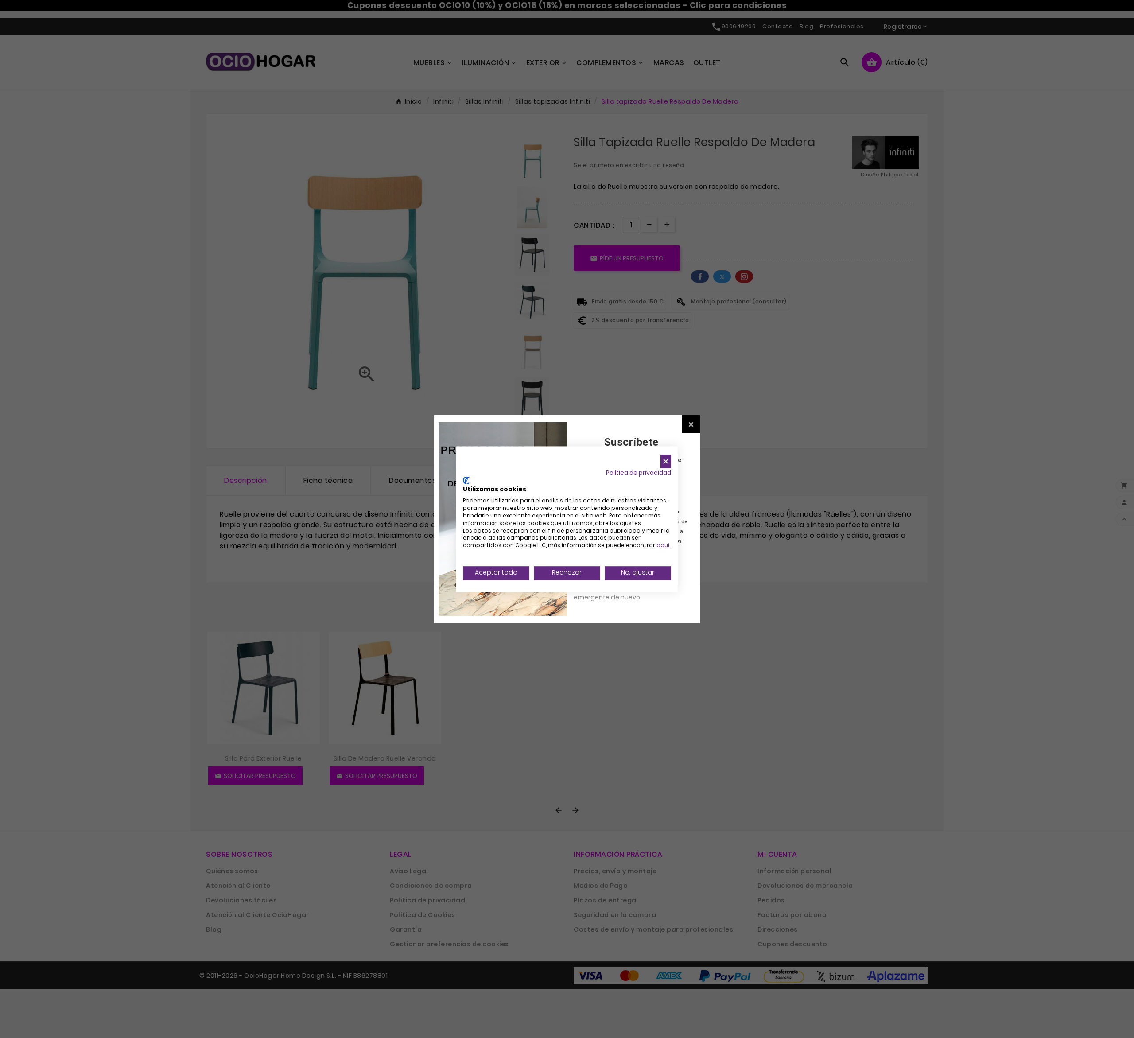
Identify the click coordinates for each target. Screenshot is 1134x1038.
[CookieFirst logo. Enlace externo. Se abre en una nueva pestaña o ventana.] (466, 480)
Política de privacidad (638, 473)
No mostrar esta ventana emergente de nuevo (613, 592)
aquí (662, 545)
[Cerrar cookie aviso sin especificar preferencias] (665, 461)
